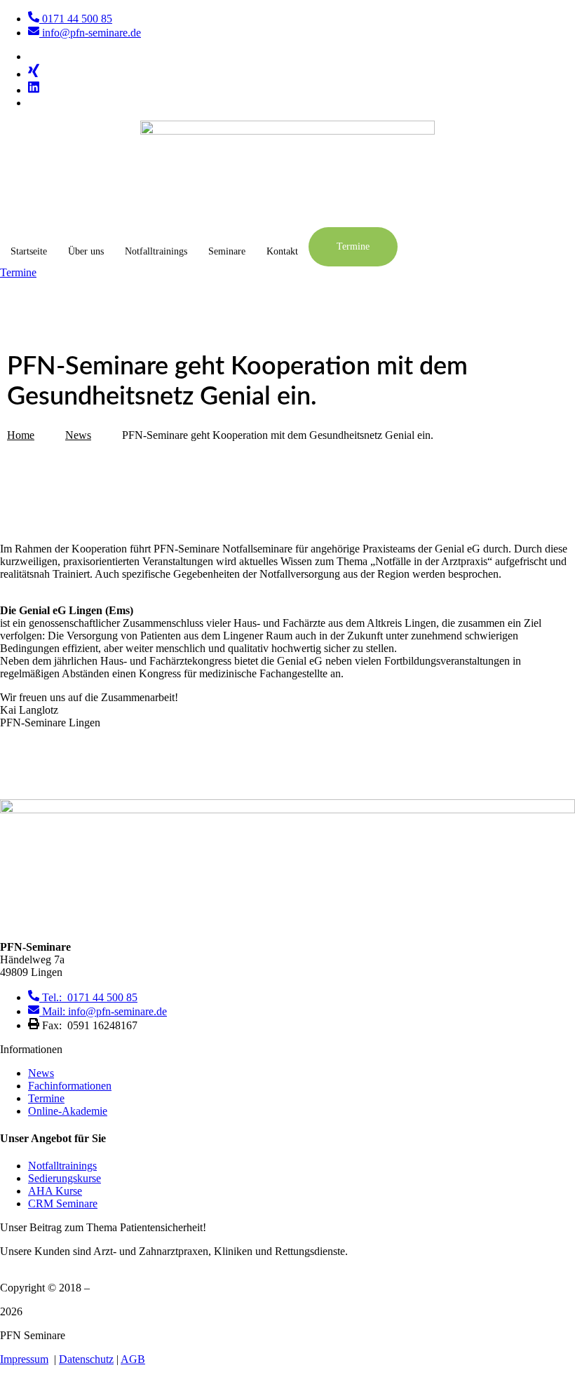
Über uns (86, 251)
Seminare (226, 251)
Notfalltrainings (156, 251)
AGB (133, 1359)
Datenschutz (86, 1359)
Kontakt (282, 251)
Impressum (24, 1359)
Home (20, 435)
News (78, 435)
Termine (353, 246)
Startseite (29, 251)
